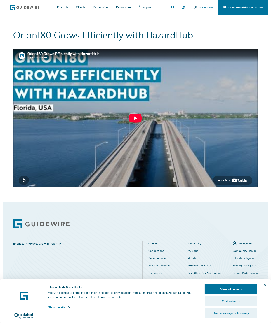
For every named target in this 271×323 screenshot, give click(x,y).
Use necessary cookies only (231, 313)
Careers (152, 243)
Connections (156, 251)
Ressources (123, 7)
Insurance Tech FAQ (199, 265)
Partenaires (101, 7)
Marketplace (155, 273)
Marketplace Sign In (244, 265)
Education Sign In (243, 258)
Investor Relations (159, 265)
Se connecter (206, 7)
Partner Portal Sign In (245, 273)
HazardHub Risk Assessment (204, 273)
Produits (63, 7)
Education (193, 258)
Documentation (158, 258)
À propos (145, 7)
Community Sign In (244, 251)
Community (194, 243)
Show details (56, 307)
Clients (81, 7)
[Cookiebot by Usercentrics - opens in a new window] (24, 316)
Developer (193, 251)
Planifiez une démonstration (243, 7)
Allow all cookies (231, 289)
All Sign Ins (245, 243)
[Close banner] (265, 285)
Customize (229, 301)
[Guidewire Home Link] (41, 223)
